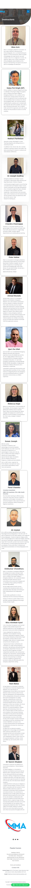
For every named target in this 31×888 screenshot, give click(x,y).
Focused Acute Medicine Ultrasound (15, 854)
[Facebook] (13, 839)
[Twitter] (15, 839)
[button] (20, 884)
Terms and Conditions (15, 865)
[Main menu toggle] (28, 11)
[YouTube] (17, 839)
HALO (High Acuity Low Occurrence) (15, 859)
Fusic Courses (15, 860)
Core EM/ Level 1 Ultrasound (15, 855)
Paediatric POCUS (15, 852)
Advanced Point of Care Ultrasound (15, 857)
